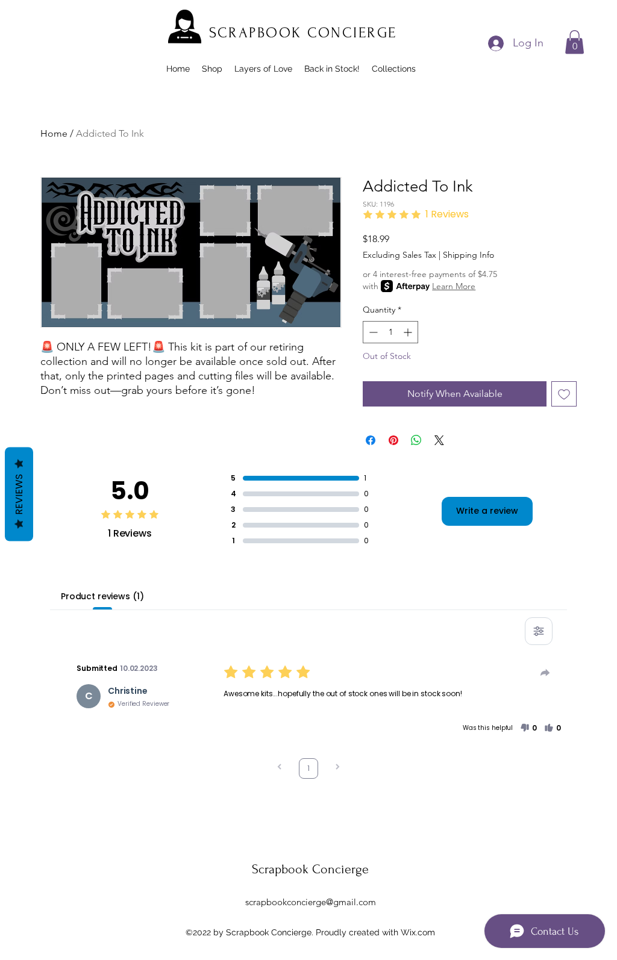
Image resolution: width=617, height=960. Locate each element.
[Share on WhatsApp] (416, 440)
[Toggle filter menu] (539, 631)
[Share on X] (439, 440)
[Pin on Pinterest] (393, 440)
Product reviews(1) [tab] (102, 596)
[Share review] (545, 672)
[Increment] (408, 332)
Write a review (487, 511)
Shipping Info (468, 254)
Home (53, 133)
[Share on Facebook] (370, 440)
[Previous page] (279, 768)
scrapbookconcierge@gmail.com (310, 902)
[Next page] (337, 768)
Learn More (453, 286)
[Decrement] (372, 332)
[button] (574, 42)
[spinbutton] (390, 332)
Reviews (19, 494)
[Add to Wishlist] (564, 394)
